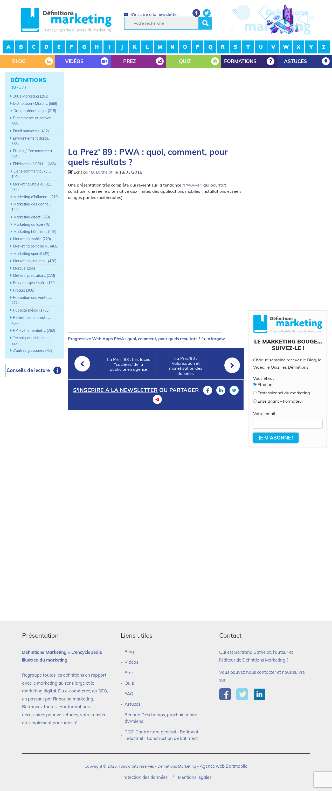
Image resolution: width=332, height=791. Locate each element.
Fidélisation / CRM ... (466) (34, 164)
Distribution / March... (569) (35, 103)
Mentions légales (194, 777)
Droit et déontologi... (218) (34, 110)
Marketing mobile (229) (32, 239)
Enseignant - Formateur (280, 401)
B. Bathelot (102, 172)
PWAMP (192, 185)
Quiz (129, 683)
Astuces (132, 704)
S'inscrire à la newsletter (153, 14)
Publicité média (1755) (31, 310)
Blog (129, 651)
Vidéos (131, 662)
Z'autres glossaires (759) (33, 350)
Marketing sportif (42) (31, 253)
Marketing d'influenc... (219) (36, 197)
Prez (129, 672)
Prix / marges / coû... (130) (34, 282)
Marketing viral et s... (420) (34, 261)
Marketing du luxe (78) (31, 224)
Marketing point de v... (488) (35, 246)
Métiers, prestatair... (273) (34, 275)
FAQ (129, 693)
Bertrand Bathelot (252, 652)
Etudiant (266, 384)
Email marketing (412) (31, 131)
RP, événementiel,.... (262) (34, 330)
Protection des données (144, 777)
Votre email (264, 413)
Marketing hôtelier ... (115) (34, 231)
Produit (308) (23, 290)
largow (218, 338)
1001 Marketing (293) (30, 96)
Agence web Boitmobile (223, 766)
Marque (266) (24, 268)
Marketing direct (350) (31, 217)
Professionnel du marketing (284, 392)
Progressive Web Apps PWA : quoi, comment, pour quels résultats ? (134, 338)
